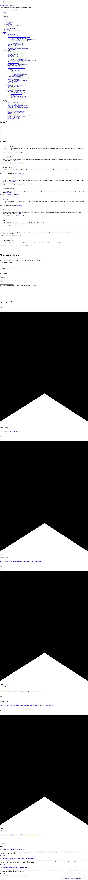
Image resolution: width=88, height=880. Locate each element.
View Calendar (3, 838)
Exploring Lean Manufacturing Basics (19, 58)
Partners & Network (10, 27)
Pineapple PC (24, 875)
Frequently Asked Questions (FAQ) (13, 30)
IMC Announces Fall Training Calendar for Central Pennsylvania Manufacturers (19, 858)
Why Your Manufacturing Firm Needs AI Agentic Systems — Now (15, 867)
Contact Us (8, 29)
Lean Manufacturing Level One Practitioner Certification (23, 60)
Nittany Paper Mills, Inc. (27, 245)
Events (4, 99)
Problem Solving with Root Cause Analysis (17, 64)
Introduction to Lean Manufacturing (19, 59)
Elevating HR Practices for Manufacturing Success (19, 37)
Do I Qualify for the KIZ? (16, 94)
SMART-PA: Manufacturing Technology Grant (18, 80)
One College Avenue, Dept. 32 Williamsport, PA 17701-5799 (74, 878)
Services (4, 32)
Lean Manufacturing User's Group (15, 44)
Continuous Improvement (13, 51)
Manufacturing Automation (14, 86)
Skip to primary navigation (8, 1)
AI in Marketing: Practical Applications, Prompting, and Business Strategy (21, 561)
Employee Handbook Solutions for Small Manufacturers (23, 39)
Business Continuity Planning (14, 35)
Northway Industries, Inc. (27, 184)
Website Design (11, 82)
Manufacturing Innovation (14, 87)
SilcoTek (23, 225)
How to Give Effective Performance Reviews (21, 40)
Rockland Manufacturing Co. (14, 194)
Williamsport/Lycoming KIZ (14, 91)
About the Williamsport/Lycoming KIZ (19, 92)
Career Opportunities (10, 28)
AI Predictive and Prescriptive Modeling (17, 68)
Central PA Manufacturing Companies (14, 25)
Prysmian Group (18, 235)
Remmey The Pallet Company (17, 152)
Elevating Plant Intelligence (17, 75)
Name (1, 270)
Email (1, 265)
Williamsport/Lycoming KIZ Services (19, 97)
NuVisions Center (22, 215)
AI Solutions (11, 69)
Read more (13, 149)
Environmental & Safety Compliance (16, 42)
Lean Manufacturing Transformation (16, 56)
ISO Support (11, 55)
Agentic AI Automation (19, 73)
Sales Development (12, 47)
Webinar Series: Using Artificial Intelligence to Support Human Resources (20, 691)
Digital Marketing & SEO (13, 79)
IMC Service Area (9, 22)
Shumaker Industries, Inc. (18, 173)
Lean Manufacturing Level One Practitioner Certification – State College (20, 835)
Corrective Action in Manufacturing (18, 38)
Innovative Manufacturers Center (7, 5)
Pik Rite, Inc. (19, 205)
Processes (8, 50)
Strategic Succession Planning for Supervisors (18, 48)
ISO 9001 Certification (13, 54)
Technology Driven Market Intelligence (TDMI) (18, 90)
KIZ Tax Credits (14, 95)
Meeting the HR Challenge (14, 106)
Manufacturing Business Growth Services (17, 45)
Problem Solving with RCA (14, 118)
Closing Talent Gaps (15, 70)
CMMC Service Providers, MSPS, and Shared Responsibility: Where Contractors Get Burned (26, 705)
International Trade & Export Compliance (17, 53)
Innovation (8, 84)
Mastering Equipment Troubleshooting (16, 61)
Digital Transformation (16, 71)
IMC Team (8, 23)
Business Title (3, 273)
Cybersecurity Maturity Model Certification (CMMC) (19, 77)
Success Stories (9, 24)
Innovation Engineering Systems (15, 85)
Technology (8, 66)
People (7, 33)
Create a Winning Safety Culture (18, 43)
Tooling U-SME (11, 49)
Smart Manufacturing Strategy (20, 74)
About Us (5, 20)
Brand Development (12, 34)
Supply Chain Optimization (14, 65)
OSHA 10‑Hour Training (13, 63)
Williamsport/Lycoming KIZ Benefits (19, 96)
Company (2, 277)
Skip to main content (7, 3)
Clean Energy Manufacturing (14, 76)
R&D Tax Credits (12, 89)
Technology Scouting (13, 81)
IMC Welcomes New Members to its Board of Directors (13, 849)
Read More (2, 855)
